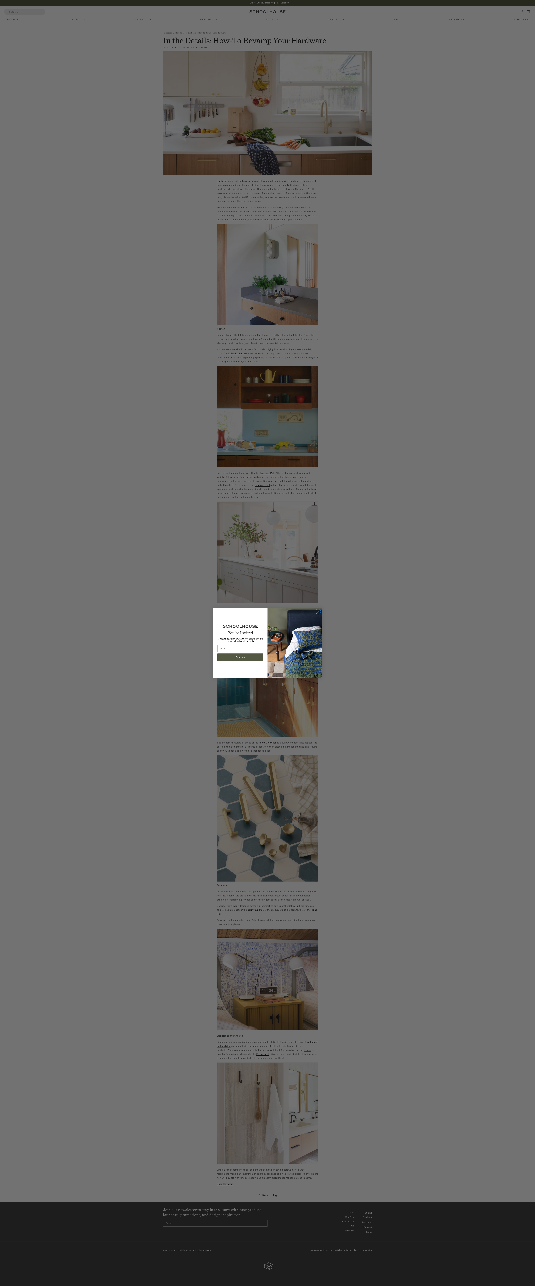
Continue (240, 657)
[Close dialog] (318, 611)
